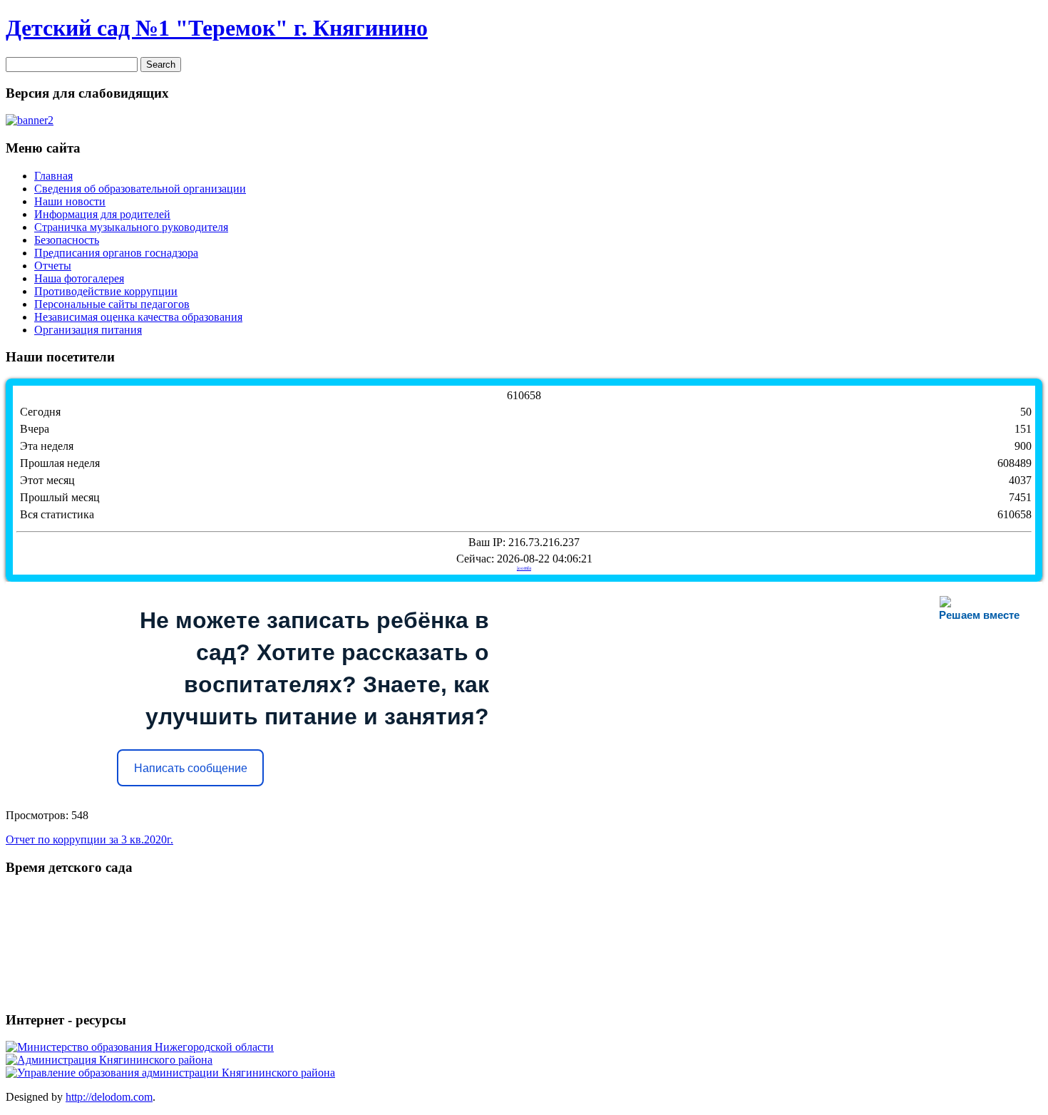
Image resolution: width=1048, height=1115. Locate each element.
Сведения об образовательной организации (140, 189)
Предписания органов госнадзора (116, 253)
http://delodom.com (109, 1097)
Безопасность (66, 240)
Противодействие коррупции (106, 291)
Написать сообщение (190, 768)
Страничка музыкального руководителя (131, 227)
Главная (53, 176)
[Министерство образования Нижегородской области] (140, 1047)
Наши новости (70, 201)
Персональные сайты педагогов (112, 304)
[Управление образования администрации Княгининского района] (170, 1073)
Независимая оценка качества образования (138, 317)
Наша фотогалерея (79, 278)
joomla (524, 568)
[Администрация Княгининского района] (109, 1060)
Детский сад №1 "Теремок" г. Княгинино (217, 28)
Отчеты (52, 266)
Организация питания (88, 330)
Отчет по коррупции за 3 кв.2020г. (89, 839)
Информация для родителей (102, 214)
